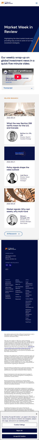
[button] (36, 3)
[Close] (36, 414)
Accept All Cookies (19, 436)
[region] (19, 425)
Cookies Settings (19, 425)
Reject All (19, 430)
